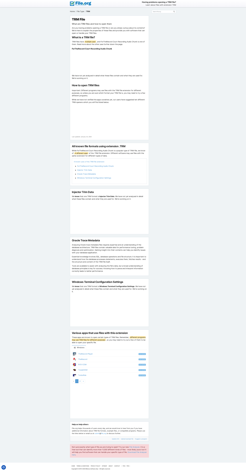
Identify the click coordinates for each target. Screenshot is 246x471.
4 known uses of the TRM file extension (89, 162)
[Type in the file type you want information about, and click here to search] (174, 11)
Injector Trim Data (84, 170)
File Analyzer (134, 447)
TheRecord (82, 359)
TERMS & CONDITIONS (82, 466)
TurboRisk (82, 375)
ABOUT (111, 466)
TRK (124, 466)
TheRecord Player (85, 354)
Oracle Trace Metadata (86, 174)
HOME (73, 466)
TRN (128, 466)
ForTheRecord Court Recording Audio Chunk (95, 166)
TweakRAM (82, 370)
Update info (115, 439)
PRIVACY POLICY (95, 466)
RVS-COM (82, 365)
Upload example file (127, 439)
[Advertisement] (109, 62)
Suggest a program (141, 439)
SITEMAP (104, 466)
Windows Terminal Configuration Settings (94, 178)
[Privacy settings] (3, 467)
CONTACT (117, 466)
